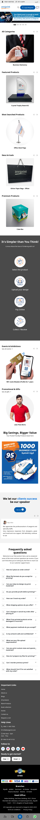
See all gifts (6, 392)
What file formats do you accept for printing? (19, 577)
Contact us (4, 714)
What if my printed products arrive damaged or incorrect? (19, 620)
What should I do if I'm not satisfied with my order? (19, 670)
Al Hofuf (29, 792)
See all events (6, 349)
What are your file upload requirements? (15, 641)
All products (5, 700)
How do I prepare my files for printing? (20, 656)
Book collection (6, 707)
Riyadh (5, 789)
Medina (22, 792)
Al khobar (26, 789)
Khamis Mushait (13, 792)
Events (3, 711)
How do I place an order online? (18, 570)
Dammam (18, 789)
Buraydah (34, 789)
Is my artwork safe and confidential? (20, 634)
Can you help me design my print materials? (18, 585)
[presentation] (34, 31)
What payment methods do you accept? (21, 627)
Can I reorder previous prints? (17, 663)
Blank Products (6, 703)
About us (4, 693)
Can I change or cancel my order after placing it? (20, 612)
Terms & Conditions (14, 809)
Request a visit (6, 718)
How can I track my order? (16, 598)
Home (3, 689)
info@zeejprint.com (9, 730)
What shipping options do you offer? (19, 605)
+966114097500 (9, 2)
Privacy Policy (27, 809)
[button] (15, 25)
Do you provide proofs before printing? (20, 592)
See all (18, 510)
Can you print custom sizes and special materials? (20, 649)
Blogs (3, 696)
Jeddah (11, 789)
